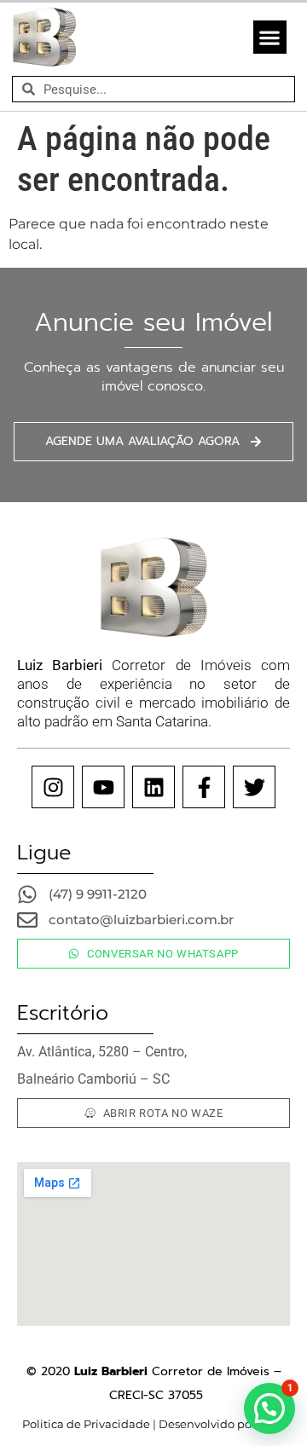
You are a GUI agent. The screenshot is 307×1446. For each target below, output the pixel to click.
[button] (270, 37)
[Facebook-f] (203, 787)
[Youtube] (103, 787)
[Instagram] (53, 787)
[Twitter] (254, 787)
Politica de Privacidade (86, 1424)
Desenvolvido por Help (221, 1424)
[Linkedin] (153, 787)
